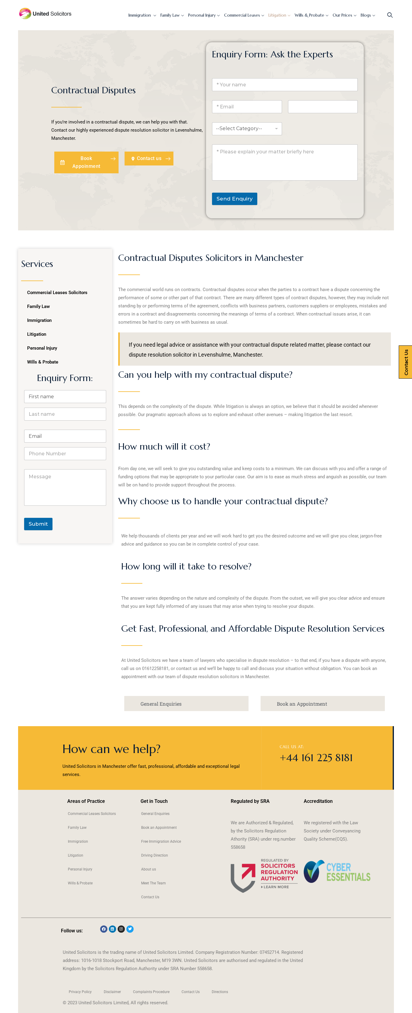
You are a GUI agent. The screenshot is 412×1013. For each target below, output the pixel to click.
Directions (220, 992)
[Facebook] (103, 929)
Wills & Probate (309, 15)
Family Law (170, 15)
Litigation (277, 15)
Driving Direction (154, 855)
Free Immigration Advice (161, 841)
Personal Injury (202, 15)
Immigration (140, 15)
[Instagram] (121, 929)
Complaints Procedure (151, 992)
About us (148, 869)
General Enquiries (155, 814)
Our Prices (342, 15)
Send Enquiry (235, 199)
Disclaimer (112, 992)
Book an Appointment (159, 827)
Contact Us (150, 897)
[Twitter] (130, 929)
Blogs (366, 15)
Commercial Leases (242, 15)
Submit (38, 524)
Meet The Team (153, 883)
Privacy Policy (80, 992)
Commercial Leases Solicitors (57, 292)
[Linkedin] (112, 929)
